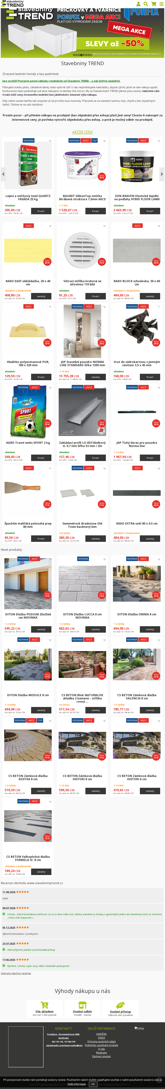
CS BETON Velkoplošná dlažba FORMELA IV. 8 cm (28, 858)
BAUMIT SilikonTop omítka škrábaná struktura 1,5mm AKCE (82, 197)
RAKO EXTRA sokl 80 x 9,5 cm (137, 523)
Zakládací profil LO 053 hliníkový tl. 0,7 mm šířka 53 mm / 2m (82, 444)
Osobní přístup (120, 1012)
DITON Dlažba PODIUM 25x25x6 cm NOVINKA (28, 615)
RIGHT (161, 30)
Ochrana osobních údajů (101, 1041)
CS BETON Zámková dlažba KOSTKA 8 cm (28, 777)
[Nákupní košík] (154, 4)
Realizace (101, 1052)
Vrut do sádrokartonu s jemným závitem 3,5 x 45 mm (137, 363)
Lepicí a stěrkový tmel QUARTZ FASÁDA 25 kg (28, 197)
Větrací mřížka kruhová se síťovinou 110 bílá (82, 282)
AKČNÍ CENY (82, 132)
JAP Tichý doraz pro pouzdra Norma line (136, 444)
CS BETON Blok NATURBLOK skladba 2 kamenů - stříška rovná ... (82, 698)
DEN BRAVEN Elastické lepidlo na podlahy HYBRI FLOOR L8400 (137, 197)
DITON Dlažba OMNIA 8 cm (136, 614)
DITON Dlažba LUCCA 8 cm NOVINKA (82, 615)
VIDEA (101, 1038)
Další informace (77, 1084)
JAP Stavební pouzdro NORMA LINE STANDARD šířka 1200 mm (82, 363)
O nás (101, 1049)
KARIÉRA (101, 1034)
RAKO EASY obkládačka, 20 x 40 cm (28, 282)
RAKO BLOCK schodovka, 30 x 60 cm (137, 282)
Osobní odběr (82, 1011)
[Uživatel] (138, 4)
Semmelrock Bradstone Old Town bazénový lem (82, 525)
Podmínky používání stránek (101, 1045)
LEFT (3, 30)
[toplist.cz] (139, 1028)
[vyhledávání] (146, 4)
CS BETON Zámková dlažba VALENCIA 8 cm (136, 696)
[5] (83, 55)
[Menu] (161, 4)
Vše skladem (44, 1011)
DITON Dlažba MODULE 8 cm (28, 695)
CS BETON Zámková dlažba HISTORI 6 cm (136, 777)
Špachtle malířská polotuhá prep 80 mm (28, 525)
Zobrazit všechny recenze (16, 973)
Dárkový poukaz (101, 1056)
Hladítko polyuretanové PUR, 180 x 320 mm (28, 363)
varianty (41, 296)
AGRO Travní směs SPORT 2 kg (28, 443)
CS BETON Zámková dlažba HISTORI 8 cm (82, 777)
